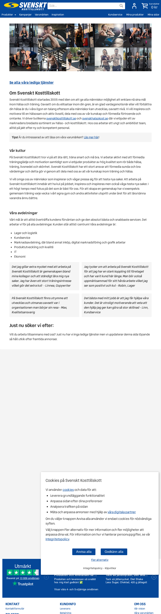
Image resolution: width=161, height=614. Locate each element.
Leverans (65, 608)
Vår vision (139, 608)
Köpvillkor (110, 568)
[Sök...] (121, 5)
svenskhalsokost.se (95, 118)
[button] (149, 6)
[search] (86, 6)
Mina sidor (153, 14)
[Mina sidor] (133, 6)
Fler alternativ (99, 560)
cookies (68, 489)
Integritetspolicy (57, 539)
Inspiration (58, 14)
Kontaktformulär (14, 608)
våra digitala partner (122, 512)
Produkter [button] (7, 14)
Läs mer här (91, 137)
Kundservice (115, 14)
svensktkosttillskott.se (61, 118)
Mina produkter (135, 14)
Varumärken (41, 14)
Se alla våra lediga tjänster (31, 82)
